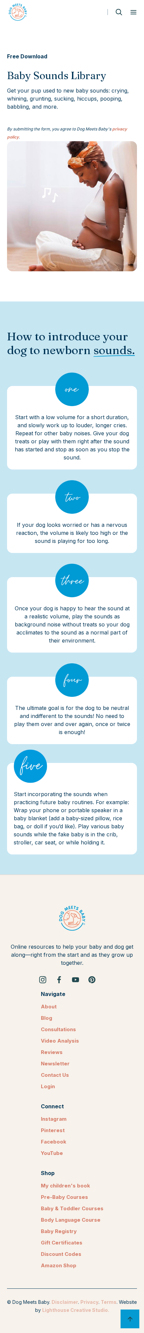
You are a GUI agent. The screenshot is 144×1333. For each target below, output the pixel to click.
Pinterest (53, 1130)
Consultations (58, 1029)
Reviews (52, 1052)
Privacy (89, 1302)
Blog (46, 1018)
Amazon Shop (58, 1265)
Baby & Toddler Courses (72, 1208)
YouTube (52, 1153)
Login (48, 1086)
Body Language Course (70, 1220)
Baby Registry (59, 1231)
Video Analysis (60, 1041)
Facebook (53, 1141)
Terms (109, 1302)
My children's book (65, 1185)
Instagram (54, 1119)
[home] (17, 12)
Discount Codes (61, 1254)
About (49, 1006)
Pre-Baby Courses (64, 1197)
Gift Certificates (61, 1242)
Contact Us (55, 1075)
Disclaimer (65, 1302)
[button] (133, 12)
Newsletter (55, 1063)
